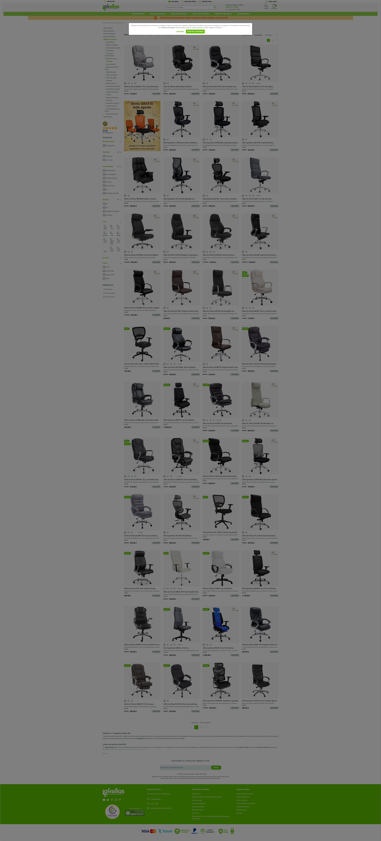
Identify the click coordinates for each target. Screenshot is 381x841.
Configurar (180, 31)
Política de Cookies (168, 27)
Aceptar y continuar (195, 31)
